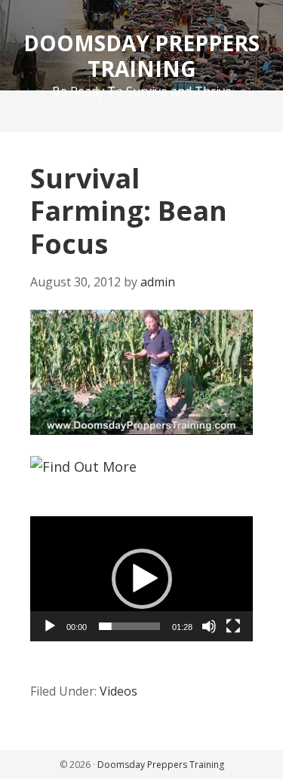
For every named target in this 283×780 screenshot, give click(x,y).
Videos (118, 691)
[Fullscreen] (233, 626)
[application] (141, 372)
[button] (142, 579)
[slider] (129, 626)
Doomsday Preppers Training (141, 56)
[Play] (49, 626)
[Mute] (209, 626)
